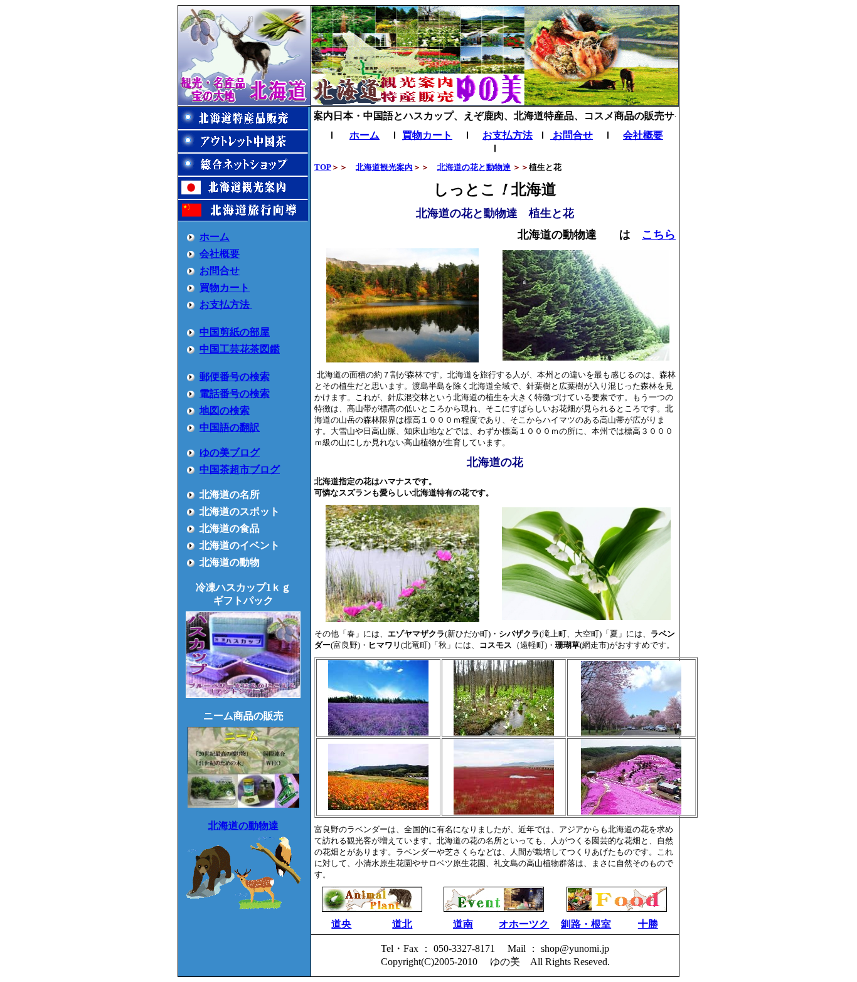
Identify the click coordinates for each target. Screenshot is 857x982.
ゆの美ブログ (230, 452)
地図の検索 (225, 410)
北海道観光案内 (384, 167)
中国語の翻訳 (230, 427)
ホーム (215, 236)
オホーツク (524, 924)
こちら (659, 234)
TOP (322, 167)
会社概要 (220, 253)
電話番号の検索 (235, 393)
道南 (463, 924)
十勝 (648, 924)
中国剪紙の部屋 (235, 332)
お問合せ (220, 270)
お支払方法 (226, 304)
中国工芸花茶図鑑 (240, 349)
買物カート (225, 287)
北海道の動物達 (243, 825)
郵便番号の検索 (235, 376)
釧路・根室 (586, 924)
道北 (402, 924)
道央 (341, 924)
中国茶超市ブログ (240, 469)
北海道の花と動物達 (474, 167)
